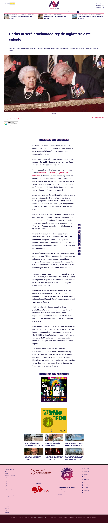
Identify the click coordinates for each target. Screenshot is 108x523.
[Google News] (40, 140)
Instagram (86, 471)
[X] (50, 140)
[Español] (13, 3)
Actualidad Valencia (98, 117)
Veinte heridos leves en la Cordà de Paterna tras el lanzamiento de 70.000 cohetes (54, 457)
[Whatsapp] (43, 140)
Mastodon (86, 490)
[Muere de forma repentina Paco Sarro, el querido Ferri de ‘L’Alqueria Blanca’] (33, 451)
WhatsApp (86, 485)
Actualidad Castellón (61, 492)
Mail (85, 476)
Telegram (86, 479)
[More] (67, 140)
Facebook (86, 468)
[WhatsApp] (82, 485)
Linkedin (86, 474)
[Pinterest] (65, 140)
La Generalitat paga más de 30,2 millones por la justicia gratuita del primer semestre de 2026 (74, 457)
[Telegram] (53, 140)
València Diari (59, 494)
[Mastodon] (55, 140)
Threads (86, 493)
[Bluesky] (58, 140)
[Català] (10, 3)
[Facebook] (48, 140)
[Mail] (82, 477)
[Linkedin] (60, 140)
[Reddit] (63, 140)
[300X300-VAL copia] (54, 420)
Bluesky (86, 487)
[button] (5, 3)
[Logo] (54, 5)
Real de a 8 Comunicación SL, (39, 517)
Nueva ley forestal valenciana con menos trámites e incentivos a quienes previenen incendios (90, 16)
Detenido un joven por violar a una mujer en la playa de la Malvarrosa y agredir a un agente (22, 16)
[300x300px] (54, 401)
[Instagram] (45, 140)
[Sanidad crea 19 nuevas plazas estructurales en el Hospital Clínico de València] (40, 16)
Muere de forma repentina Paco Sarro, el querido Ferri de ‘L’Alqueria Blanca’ (33, 457)
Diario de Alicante (60, 490)
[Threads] (82, 493)
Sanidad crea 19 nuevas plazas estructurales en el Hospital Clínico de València (55, 16)
